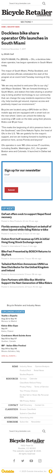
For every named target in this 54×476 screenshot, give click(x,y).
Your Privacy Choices (29, 391)
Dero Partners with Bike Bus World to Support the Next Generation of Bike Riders (26, 281)
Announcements (17, 258)
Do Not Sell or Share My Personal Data (34, 396)
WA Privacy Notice (27, 401)
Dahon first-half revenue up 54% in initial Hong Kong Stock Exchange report (25, 240)
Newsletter (36, 422)
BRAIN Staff (9, 54)
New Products (16, 221)
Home (3, 27)
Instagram (40, 461)
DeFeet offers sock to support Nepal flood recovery (26, 215)
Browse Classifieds (28, 409)
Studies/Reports (27, 374)
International (15, 246)
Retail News (39, 370)
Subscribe (24, 422)
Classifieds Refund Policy (30, 383)
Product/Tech (25, 370)
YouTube (31, 461)
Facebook (14, 461)
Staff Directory (26, 405)
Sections (27, 21)
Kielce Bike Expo (9, 325)
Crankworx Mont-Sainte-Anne (16, 335)
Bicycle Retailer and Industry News (23, 305)
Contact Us (39, 405)
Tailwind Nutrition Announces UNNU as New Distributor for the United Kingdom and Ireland (25, 267)
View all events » (8, 356)
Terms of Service (41, 387)
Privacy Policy (25, 387)
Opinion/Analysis (42, 366)
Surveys (23, 378)
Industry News (13, 27)
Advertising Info (26, 417)
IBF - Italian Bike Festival (13, 345)
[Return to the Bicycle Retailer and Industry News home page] (27, 15)
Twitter (22, 461)
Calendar (33, 378)
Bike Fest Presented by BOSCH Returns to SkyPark (26, 252)
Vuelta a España (9, 315)
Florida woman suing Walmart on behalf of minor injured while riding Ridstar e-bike (26, 228)
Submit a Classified (28, 413)
